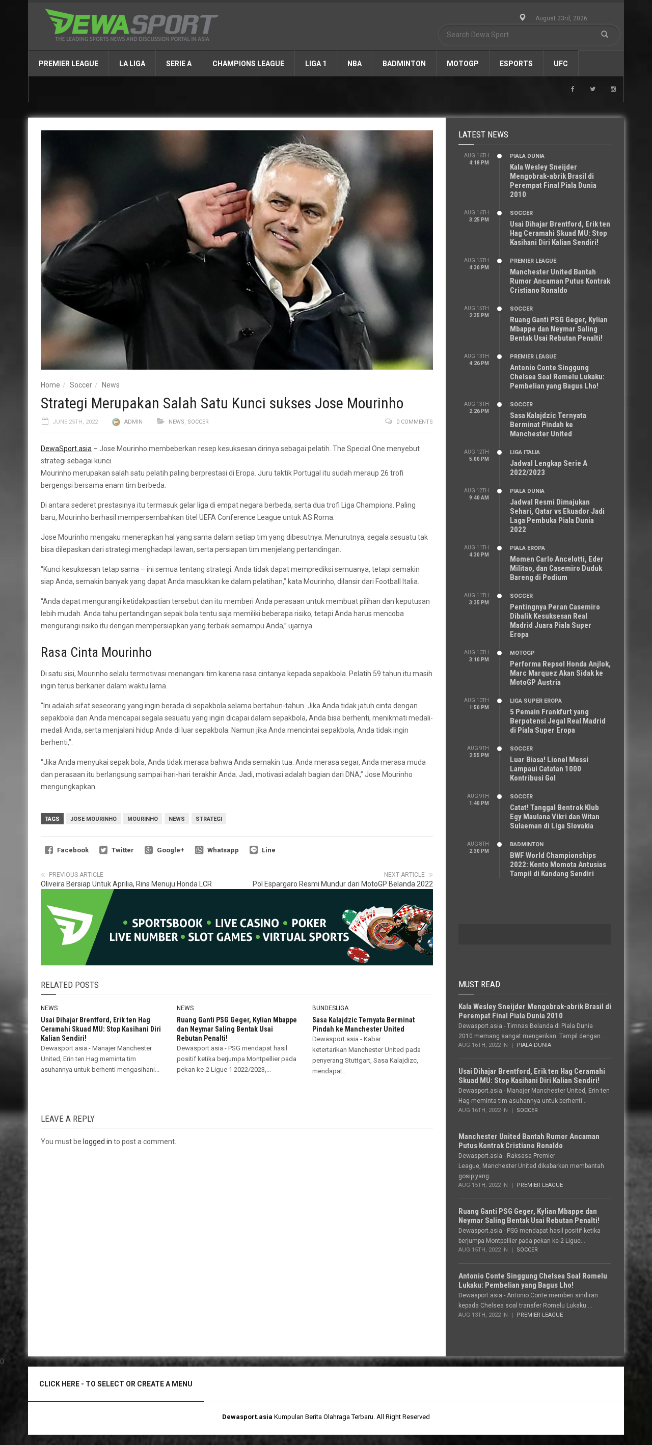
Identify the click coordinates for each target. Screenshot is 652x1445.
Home (50, 385)
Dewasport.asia (247, 1417)
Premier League (68, 64)
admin (133, 422)
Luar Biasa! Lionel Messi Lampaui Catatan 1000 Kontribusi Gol (549, 769)
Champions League (248, 64)
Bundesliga (330, 1008)
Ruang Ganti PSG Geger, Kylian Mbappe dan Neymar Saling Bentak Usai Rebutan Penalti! (237, 1029)
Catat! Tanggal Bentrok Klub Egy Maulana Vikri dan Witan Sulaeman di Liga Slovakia (555, 816)
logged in (97, 1141)
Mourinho (142, 819)
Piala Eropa (527, 548)
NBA (354, 64)
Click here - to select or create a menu (116, 1384)
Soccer (81, 385)
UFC (561, 64)
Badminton (404, 64)
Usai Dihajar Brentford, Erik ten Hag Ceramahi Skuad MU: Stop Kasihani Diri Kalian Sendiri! (101, 1029)
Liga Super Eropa (536, 701)
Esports (516, 64)
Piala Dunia (527, 156)
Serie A (179, 64)
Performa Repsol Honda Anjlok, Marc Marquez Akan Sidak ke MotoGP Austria (560, 673)
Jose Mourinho (93, 819)
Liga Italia (525, 452)
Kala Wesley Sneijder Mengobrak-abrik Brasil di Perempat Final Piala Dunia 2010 (553, 180)
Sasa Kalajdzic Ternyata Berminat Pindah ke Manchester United (548, 424)
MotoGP (463, 64)
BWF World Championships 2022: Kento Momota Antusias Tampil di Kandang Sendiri (558, 864)
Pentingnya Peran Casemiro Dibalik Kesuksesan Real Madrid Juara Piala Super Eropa (555, 620)
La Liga (132, 64)
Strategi (209, 819)
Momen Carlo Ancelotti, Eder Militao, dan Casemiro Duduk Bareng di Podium (557, 568)
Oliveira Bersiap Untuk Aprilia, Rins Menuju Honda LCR (126, 884)
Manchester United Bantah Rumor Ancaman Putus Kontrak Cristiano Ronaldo (560, 281)
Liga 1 (316, 64)
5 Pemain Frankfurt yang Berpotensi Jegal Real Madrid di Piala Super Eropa (558, 721)
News (111, 385)
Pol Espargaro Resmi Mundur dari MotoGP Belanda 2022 (343, 884)
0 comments (414, 422)
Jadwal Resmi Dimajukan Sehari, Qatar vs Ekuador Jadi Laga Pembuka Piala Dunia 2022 (557, 515)
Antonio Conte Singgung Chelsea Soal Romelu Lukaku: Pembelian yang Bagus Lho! (557, 377)
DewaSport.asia (66, 448)
